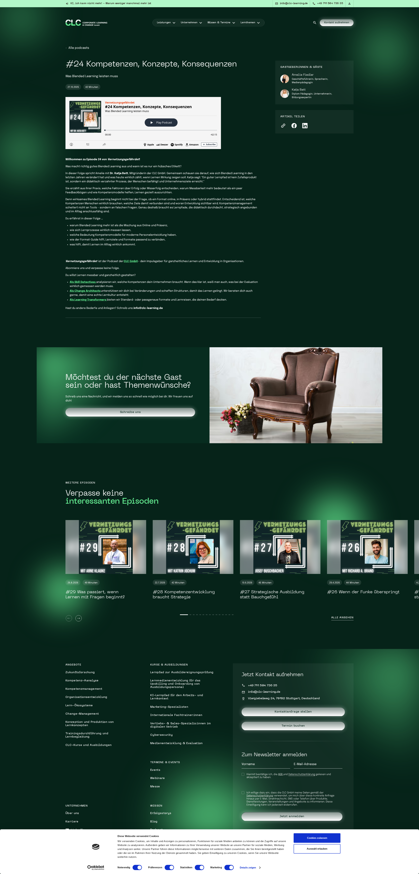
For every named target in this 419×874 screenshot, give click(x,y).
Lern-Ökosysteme (79, 705)
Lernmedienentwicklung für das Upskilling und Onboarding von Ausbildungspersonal (175, 684)
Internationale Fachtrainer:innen (176, 715)
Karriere (72, 821)
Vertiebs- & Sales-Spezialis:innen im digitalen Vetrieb (180, 725)
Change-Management (82, 714)
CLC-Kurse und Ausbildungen (88, 745)
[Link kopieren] (283, 125)
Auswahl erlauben (317, 848)
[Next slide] (78, 618)
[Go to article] (105, 547)
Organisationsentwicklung (86, 697)
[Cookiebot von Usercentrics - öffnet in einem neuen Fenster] (96, 867)
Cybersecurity (161, 735)
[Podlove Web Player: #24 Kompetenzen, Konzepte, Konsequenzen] (163, 123)
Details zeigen (248, 867)
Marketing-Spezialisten (169, 707)
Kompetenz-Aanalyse (82, 680)
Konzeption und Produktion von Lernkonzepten (89, 724)
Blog (153, 821)
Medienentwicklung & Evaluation (176, 743)
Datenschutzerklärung (301, 774)
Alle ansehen (342, 618)
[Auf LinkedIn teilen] (305, 125)
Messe (155, 786)
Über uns (72, 813)
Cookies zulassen (317, 837)
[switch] (169, 867)
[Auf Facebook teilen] (294, 125)
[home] (86, 22)
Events (155, 770)
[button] (166, 23)
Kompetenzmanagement (83, 689)
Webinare (157, 778)
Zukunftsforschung (80, 672)
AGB (280, 774)
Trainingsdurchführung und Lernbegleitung (86, 735)
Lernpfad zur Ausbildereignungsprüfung (182, 672)
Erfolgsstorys (160, 813)
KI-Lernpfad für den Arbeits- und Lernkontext (176, 697)
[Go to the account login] (350, 3)
